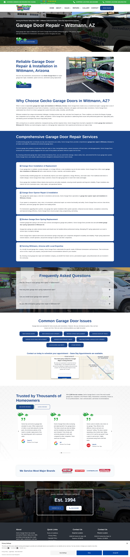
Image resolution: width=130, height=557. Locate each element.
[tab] (60, 452)
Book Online (107, 8)
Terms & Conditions (52, 533)
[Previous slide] (18, 431)
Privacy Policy (52, 535)
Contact (94, 8)
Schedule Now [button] (23, 85)
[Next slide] (111, 431)
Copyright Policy (52, 538)
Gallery (85, 8)
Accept (64, 378)
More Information (64, 374)
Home (52, 8)
